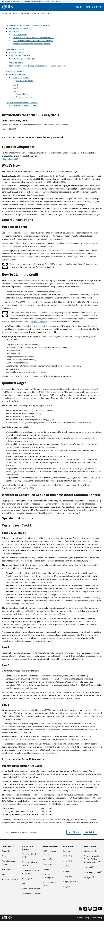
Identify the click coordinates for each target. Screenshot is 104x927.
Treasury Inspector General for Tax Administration (92, 859)
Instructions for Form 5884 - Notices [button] (22, 102)
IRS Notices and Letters (49, 852)
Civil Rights (27, 878)
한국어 (66, 866)
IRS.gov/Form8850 (38, 321)
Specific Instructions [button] (15, 71)
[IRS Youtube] (100, 908)
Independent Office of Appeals (30, 872)
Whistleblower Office (49, 884)
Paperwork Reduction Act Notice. (23, 105)
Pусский (67, 871)
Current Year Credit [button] (17, 74)
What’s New (14, 31)
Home (4, 13)
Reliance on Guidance (31, 893)
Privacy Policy (83, 917)
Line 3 (15, 88)
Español (66, 851)
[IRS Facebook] (80, 908)
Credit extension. (20, 34)
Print (91, 832)
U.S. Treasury (89, 851)
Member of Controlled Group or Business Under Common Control (37, 65)
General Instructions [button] (15, 49)
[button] (89, 7)
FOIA (24, 883)
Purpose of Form (16, 52)
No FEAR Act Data (30, 888)
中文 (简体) (68, 856)
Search (79, 7)
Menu (98, 7)
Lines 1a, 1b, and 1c (21, 77)
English (66, 886)
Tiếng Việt (67, 876)
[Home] (7, 6)
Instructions (13, 13)
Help (4, 874)
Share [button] (76, 832)
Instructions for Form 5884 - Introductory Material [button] (28, 25)
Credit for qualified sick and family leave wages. (33, 40)
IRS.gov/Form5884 (10, 159)
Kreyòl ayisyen (69, 881)
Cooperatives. (22, 94)
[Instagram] (90, 908)
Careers (5, 856)
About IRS (6, 851)
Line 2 (15, 85)
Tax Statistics (8, 869)
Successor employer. (24, 80)
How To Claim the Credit (20, 55)
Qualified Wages (16, 62)
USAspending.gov (91, 872)
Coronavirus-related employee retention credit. (33, 37)
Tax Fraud (47, 869)
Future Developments (18, 28)
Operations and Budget (8, 863)
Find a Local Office (10, 879)
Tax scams (47, 864)
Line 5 (15, 91)
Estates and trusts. (24, 97)
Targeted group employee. (24, 58)
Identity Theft (49, 859)
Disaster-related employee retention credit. (32, 43)
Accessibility (96, 917)
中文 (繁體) (68, 861)
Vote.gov (87, 877)
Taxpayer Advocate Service (30, 864)
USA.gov (87, 867)
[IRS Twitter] (85, 908)
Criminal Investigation (49, 876)
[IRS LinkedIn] (95, 908)
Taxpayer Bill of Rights (29, 855)
